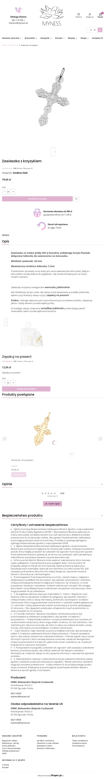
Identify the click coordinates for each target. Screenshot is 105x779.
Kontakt (5, 767)
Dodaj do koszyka (37, 198)
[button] (100, 30)
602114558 (16, 693)
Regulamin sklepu (9, 740)
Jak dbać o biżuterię (45, 740)
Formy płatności (9, 745)
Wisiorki (15, 45)
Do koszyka (18, 474)
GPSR (4, 753)
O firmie (5, 765)
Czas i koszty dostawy (11, 748)
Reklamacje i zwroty (10, 743)
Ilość (4, 187)
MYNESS (5, 235)
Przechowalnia (78, 745)
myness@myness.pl (20, 696)
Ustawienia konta (79, 743)
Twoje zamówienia (80, 740)
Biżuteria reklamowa (46, 748)
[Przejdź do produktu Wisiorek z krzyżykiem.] (43, 429)
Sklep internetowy (50, 775)
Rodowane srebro (44, 745)
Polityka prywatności (10, 751)
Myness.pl (5, 45)
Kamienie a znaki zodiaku (48, 743)
